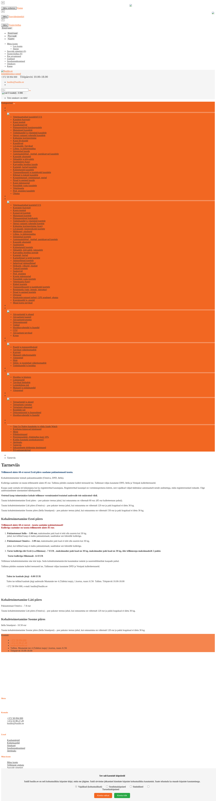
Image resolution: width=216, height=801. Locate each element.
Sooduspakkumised (16, 748)
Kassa (20, 8)
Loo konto (17, 46)
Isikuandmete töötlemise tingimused (29, 447)
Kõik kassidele (13, 111)
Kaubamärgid (13, 740)
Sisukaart (11, 745)
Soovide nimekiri (15, 767)
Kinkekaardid (13, 743)
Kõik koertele (12, 199)
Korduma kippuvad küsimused (27, 429)
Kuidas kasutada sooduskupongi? (28, 439)
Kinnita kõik (122, 795)
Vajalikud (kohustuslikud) (90, 786)
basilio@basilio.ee (15, 82)
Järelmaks (17, 442)
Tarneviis (17, 445)
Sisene (16, 49)
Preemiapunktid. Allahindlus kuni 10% (31, 437)
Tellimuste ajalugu (15, 765)
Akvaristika (11, 308)
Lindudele (11, 371)
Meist (15, 431)
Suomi (11, 39)
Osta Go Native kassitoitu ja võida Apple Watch (35, 426)
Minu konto (12, 762)
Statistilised (138, 786)
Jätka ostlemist (8, 8)
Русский (12, 36)
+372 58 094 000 (18, 640)
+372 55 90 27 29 (18, 643)
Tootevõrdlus (15, 25)
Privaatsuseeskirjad (22, 450)
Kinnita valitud (103, 795)
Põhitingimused (20, 434)
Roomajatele (12, 396)
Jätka (4, 17)
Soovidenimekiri (16, 16)
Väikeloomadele (13, 341)
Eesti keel (12, 33)
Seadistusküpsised (117, 786)
